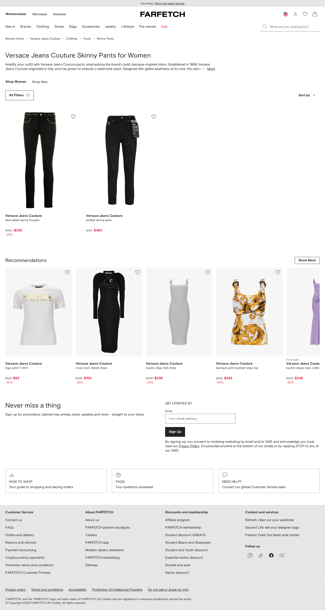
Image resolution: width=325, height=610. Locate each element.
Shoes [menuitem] (59, 26)
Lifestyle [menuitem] (127, 26)
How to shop (20, 481)
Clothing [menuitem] (42, 26)
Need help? (232, 481)
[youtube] (282, 555)
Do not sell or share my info (168, 589)
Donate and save (177, 565)
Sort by (304, 95)
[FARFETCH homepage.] (162, 14)
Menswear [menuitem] (39, 14)
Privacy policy (15, 589)
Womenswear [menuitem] (16, 14)
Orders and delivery (19, 535)
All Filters (16, 95)
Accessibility (78, 589)
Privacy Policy (189, 446)
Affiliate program (177, 519)
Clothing (71, 38)
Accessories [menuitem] (91, 26)
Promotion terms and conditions (29, 565)
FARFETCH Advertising (102, 557)
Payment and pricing (20, 550)
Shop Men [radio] (40, 83)
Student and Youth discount (186, 550)
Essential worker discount (184, 557)
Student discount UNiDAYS (185, 535)
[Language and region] (286, 14)
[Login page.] (295, 14)
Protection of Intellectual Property (117, 589)
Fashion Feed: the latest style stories (272, 535)
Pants (87, 38)
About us (92, 519)
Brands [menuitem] (25, 26)
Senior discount (177, 572)
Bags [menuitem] (73, 26)
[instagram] (250, 555)
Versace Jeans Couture (45, 38)
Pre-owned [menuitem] (147, 26)
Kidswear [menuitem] (59, 14)
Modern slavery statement (104, 550)
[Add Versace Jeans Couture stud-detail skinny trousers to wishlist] (73, 116)
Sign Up (175, 431)
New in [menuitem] (10, 26)
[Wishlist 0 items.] (305, 14)
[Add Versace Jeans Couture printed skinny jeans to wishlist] (154, 116)
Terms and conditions (47, 589)
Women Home (14, 38)
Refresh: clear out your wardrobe (269, 519)
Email (168, 411)
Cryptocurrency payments (24, 557)
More (211, 68)
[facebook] (271, 555)
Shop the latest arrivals (169, 3)
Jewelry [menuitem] (110, 26)
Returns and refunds (20, 542)
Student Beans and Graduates (187, 542)
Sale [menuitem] (164, 26)
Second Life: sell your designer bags (272, 527)
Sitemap (91, 565)
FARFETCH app (97, 542)
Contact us (13, 519)
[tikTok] (261, 555)
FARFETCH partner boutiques (107, 527)
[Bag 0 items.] (315, 14)
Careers (91, 535)
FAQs (120, 481)
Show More (307, 260)
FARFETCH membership (183, 527)
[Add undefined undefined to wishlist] (67, 272)
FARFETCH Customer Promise (27, 572)
